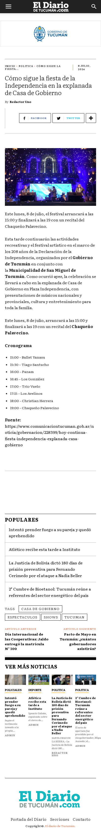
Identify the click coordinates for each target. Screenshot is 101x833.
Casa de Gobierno (40, 608)
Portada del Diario (29, 819)
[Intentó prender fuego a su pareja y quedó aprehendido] (15, 680)
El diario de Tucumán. (60, 826)
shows (51, 616)
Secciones (59, 819)
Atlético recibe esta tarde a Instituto (44, 549)
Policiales (13, 690)
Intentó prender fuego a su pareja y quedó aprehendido (15, 707)
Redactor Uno (20, 101)
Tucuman (74, 616)
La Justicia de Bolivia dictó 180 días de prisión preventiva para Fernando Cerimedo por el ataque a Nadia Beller (46, 569)
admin (10, 735)
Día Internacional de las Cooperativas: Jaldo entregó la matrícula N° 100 (27, 641)
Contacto (81, 819)
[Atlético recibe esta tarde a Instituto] (39, 680)
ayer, (58, 276)
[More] (91, 118)
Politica (26, 66)
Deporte (34, 690)
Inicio (10, 66)
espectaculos (23, 616)
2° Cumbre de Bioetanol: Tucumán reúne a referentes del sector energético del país (85, 710)
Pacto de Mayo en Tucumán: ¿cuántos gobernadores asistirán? (78, 641)
